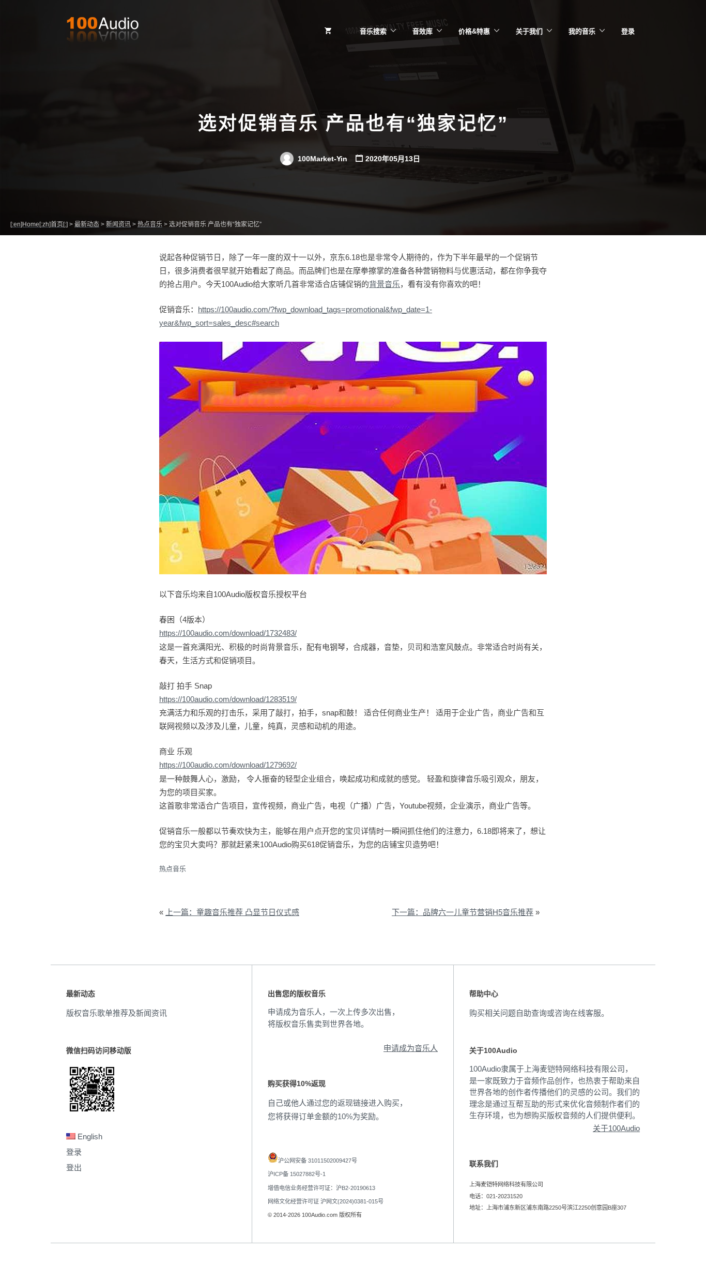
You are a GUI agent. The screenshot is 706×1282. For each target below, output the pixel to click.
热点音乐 (172, 869)
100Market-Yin (321, 159)
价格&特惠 (474, 31)
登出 (74, 1167)
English (88, 1136)
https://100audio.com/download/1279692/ (228, 764)
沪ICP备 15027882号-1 (297, 1174)
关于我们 (529, 31)
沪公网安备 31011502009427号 (317, 1160)
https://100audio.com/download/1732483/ (228, 633)
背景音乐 (384, 284)
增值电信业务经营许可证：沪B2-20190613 (321, 1188)
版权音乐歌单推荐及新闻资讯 (116, 1013)
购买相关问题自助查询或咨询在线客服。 (539, 1013)
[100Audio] (102, 32)
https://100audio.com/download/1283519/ (228, 699)
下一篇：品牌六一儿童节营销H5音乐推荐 (462, 912)
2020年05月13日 (392, 159)
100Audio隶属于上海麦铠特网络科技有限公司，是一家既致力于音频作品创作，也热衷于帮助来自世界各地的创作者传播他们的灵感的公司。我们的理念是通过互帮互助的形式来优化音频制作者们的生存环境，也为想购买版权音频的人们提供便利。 (554, 1092)
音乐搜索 (373, 31)
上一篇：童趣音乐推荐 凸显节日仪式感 (232, 912)
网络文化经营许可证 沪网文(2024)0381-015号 (325, 1201)
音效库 (422, 31)
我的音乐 (582, 31)
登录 (628, 31)
